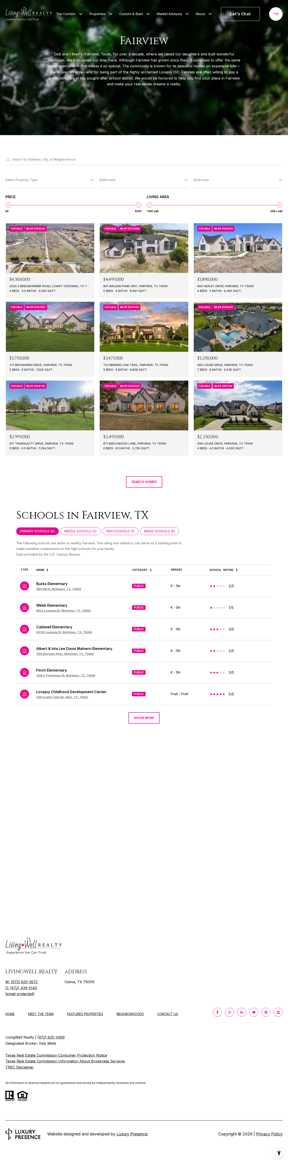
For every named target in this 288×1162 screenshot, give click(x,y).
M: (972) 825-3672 (21, 982)
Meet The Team (41, 1014)
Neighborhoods (130, 1014)
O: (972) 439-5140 (21, 988)
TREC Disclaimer (19, 1067)
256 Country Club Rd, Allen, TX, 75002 (62, 697)
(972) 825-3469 (51, 1037)
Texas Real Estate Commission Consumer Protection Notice (56, 1055)
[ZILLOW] (278, 1012)
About (200, 14)
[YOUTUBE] (253, 1012)
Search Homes (144, 482)
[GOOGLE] (265, 1012)
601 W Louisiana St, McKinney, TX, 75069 (64, 632)
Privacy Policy (269, 1134)
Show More (144, 718)
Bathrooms (107, 180)
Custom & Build (131, 14)
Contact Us (167, 1014)
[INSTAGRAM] (229, 1012)
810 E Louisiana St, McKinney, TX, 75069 (63, 610)
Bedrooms (201, 180)
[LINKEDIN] (241, 1012)
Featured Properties (85, 1014)
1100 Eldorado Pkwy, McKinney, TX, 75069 (65, 654)
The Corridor (66, 14)
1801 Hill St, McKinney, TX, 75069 (58, 589)
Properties (97, 14)
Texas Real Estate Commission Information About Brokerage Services (65, 1061)
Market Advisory (169, 14)
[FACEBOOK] (217, 1012)
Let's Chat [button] (240, 13)
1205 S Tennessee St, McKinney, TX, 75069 (65, 675)
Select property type (21, 180)
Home (10, 1014)
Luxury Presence (132, 1134)
